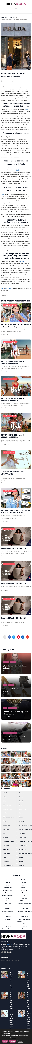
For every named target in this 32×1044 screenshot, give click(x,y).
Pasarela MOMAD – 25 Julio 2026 (13, 549)
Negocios (12, 17)
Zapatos (11, 685)
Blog (6, 288)
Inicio (2, 288)
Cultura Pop (7, 305)
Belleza (14, 733)
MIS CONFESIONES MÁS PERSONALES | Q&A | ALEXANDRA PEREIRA (29, 1021)
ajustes (14, 1038)
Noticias (14, 305)
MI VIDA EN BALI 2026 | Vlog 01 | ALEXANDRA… (29, 1000)
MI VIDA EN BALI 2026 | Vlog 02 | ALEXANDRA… (12, 1000)
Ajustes (20, 1041)
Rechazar (13, 1041)
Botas (5, 685)
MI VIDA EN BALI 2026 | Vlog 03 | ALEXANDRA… (29, 981)
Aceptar (5, 1041)
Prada (5, 89)
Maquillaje (7, 733)
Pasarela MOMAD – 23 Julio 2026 (13, 618)
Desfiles (6, 452)
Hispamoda (4, 17)
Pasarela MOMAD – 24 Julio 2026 (13, 583)
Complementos (12, 708)
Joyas (5, 708)
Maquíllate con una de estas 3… (14, 737)
